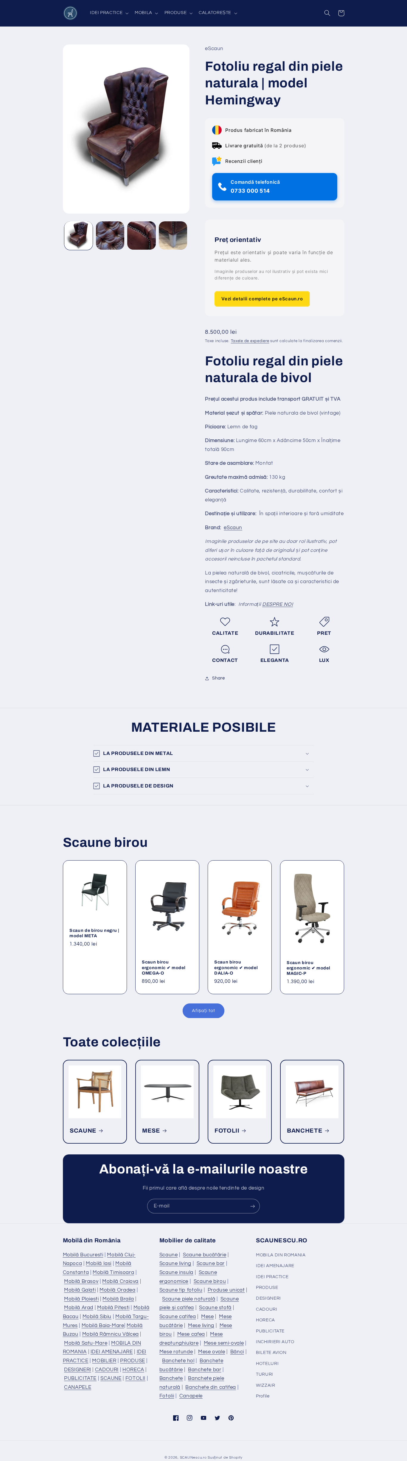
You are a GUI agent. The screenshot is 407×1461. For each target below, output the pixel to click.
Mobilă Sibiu (97, 1316)
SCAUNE (83, 1131)
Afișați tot (203, 1010)
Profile (262, 1396)
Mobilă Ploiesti (81, 1299)
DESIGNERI (77, 1369)
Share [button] (218, 678)
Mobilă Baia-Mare (103, 1325)
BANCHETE (304, 1131)
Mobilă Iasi (98, 1263)
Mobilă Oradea (117, 1290)
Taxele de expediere (250, 341)
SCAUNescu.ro (193, 1457)
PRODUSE (132, 1360)
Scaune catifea (177, 1316)
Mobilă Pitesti (113, 1307)
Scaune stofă (215, 1307)
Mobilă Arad (78, 1307)
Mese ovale (211, 1352)
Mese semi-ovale (224, 1343)
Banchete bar (204, 1369)
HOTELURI (267, 1363)
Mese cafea (191, 1334)
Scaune (168, 1255)
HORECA (133, 1369)
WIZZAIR (265, 1385)
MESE (151, 1131)
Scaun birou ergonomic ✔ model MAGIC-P (308, 968)
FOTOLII (227, 1131)
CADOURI (107, 1369)
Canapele (191, 1396)
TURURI (264, 1374)
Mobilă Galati (80, 1290)
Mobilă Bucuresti (83, 1255)
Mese (207, 1316)
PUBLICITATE (80, 1378)
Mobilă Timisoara (113, 1272)
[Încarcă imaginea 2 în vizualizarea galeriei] (110, 235)
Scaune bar (211, 1263)
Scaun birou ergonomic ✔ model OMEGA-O (163, 967)
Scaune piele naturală (188, 1299)
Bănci (237, 1352)
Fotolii (166, 1396)
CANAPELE (77, 1387)
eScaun (233, 527)
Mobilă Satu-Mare (85, 1343)
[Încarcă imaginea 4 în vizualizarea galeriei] (173, 235)
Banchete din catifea (210, 1387)
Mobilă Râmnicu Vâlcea (110, 1334)
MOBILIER (104, 1360)
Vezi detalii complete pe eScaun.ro (262, 299)
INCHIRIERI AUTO (275, 1342)
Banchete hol (178, 1360)
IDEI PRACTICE (272, 1277)
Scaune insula (176, 1272)
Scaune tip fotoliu (180, 1290)
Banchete (171, 1378)
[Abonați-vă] (253, 1206)
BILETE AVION (271, 1352)
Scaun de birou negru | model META (94, 933)
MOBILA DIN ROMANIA (280, 1255)
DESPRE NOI (277, 604)
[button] (108, 13)
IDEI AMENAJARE (112, 1352)
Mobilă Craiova (120, 1281)
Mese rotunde (176, 1352)
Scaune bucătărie (204, 1255)
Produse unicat (226, 1290)
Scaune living (175, 1263)
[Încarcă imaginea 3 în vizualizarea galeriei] (141, 235)
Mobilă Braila (118, 1299)
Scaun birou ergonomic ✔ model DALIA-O (236, 967)
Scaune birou (210, 1281)
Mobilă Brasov (81, 1281)
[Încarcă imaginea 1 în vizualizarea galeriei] (78, 235)
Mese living (201, 1325)
